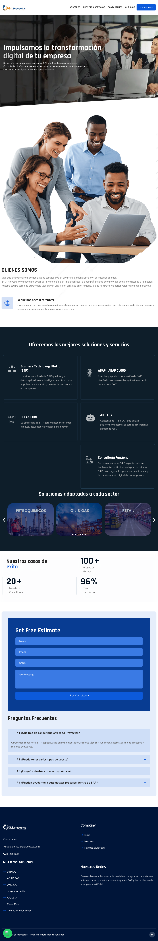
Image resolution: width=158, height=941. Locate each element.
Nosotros (75, 7)
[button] (4, 520)
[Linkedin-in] (152, 934)
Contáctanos (146, 7)
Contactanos (115, 7)
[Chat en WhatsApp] (7, 933)
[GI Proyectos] (14, 8)
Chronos (130, 7)
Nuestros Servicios (94, 7)
